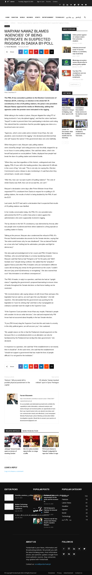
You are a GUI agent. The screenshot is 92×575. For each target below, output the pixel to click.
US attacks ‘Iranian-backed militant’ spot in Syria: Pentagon (47, 381)
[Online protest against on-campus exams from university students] (66, 37)
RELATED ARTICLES (13, 431)
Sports (37, 17)
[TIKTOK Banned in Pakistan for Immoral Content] (37, 510)
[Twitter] (74, 4)
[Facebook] (60, 4)
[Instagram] (63, 4)
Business (30, 17)
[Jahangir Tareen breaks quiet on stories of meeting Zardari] (12, 441)
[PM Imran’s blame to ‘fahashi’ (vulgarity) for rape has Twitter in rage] (50, 441)
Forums (48, 1)
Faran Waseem (11, 47)
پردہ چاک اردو (70, 17)
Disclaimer (51, 573)
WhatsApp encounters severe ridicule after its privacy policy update (80, 62)
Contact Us (78, 573)
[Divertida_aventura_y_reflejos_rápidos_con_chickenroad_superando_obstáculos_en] (8, 497)
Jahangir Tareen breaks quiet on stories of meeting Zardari (12, 451)
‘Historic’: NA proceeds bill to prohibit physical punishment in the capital (17, 382)
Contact (55, 1)
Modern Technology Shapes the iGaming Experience (21, 506)
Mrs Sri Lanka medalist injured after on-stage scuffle (30, 451)
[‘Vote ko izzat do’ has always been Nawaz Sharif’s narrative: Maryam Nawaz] (37, 521)
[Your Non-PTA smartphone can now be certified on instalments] (66, 73)
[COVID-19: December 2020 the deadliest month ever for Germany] (68, 123)
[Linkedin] (67, 4)
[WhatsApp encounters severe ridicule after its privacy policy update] (66, 62)
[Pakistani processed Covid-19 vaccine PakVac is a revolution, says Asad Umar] (66, 50)
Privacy (59, 573)
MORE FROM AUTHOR (30, 431)
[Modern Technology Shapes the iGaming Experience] (8, 506)
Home (7, 17)
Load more (74, 84)
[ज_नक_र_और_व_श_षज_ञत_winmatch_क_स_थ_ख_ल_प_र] (8, 517)
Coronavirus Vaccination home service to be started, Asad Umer (81, 112)
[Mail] (71, 4)
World (22, 17)
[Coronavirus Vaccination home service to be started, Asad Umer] (82, 102)
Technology (59, 17)
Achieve (13, 23)
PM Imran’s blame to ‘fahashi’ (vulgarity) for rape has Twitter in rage (50, 451)
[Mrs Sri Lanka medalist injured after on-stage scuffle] (31, 441)
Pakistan (14, 17)
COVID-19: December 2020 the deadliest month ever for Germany (67, 134)
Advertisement (68, 573)
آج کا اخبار (78, 17)
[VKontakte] (82, 4)
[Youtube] (86, 4)
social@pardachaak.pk (43, 564)
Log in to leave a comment (13, 471)
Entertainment (47, 17)
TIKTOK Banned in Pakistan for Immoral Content (50, 510)
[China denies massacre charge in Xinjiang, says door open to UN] (68, 102)
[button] (85, 17)
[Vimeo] (78, 4)
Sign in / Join (40, 1)
